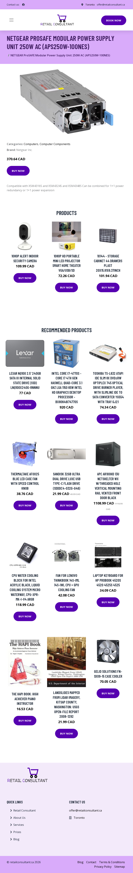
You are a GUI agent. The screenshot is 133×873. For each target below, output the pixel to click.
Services (18, 825)
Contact (91, 862)
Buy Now (18, 170)
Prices (17, 832)
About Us (19, 818)
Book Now (113, 20)
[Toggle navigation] (11, 20)
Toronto (90, 4)
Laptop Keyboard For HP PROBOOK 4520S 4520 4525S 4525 (108, 580)
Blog (16, 839)
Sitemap (119, 867)
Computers (31, 144)
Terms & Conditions (112, 862)
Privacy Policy (103, 867)
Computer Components (55, 144)
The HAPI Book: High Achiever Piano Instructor (25, 699)
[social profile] (23, 4)
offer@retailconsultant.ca (111, 4)
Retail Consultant (24, 810)
